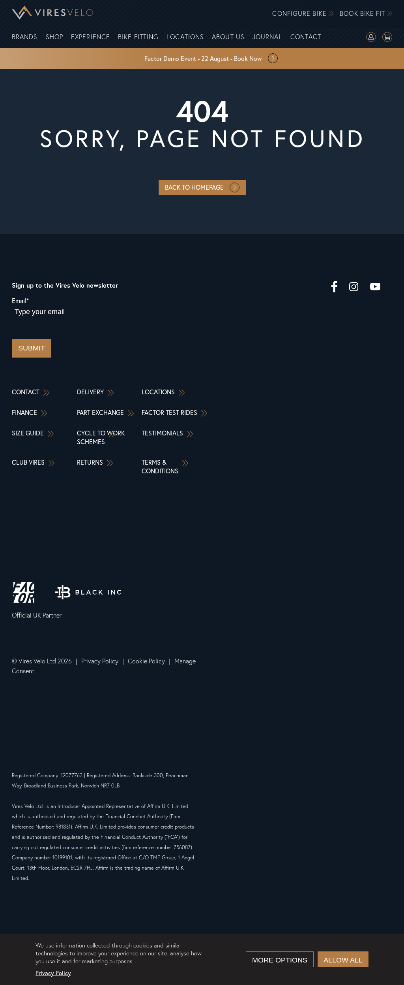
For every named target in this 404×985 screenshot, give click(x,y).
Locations (185, 37)
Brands (25, 37)
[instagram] (353, 287)
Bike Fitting (138, 37)
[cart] (387, 38)
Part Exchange (100, 412)
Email (20, 300)
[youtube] (375, 287)
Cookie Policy (146, 661)
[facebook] (334, 287)
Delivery (90, 392)
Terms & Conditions (160, 466)
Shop (54, 37)
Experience (90, 37)
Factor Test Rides (169, 412)
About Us (228, 37)
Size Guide (28, 433)
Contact (306, 37)
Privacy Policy (99, 661)
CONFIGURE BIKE (300, 13)
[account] (371, 38)
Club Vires (28, 462)
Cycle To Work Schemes (101, 437)
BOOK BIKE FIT (363, 13)
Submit (31, 348)
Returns (90, 462)
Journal (267, 37)
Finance (24, 412)
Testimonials (162, 433)
